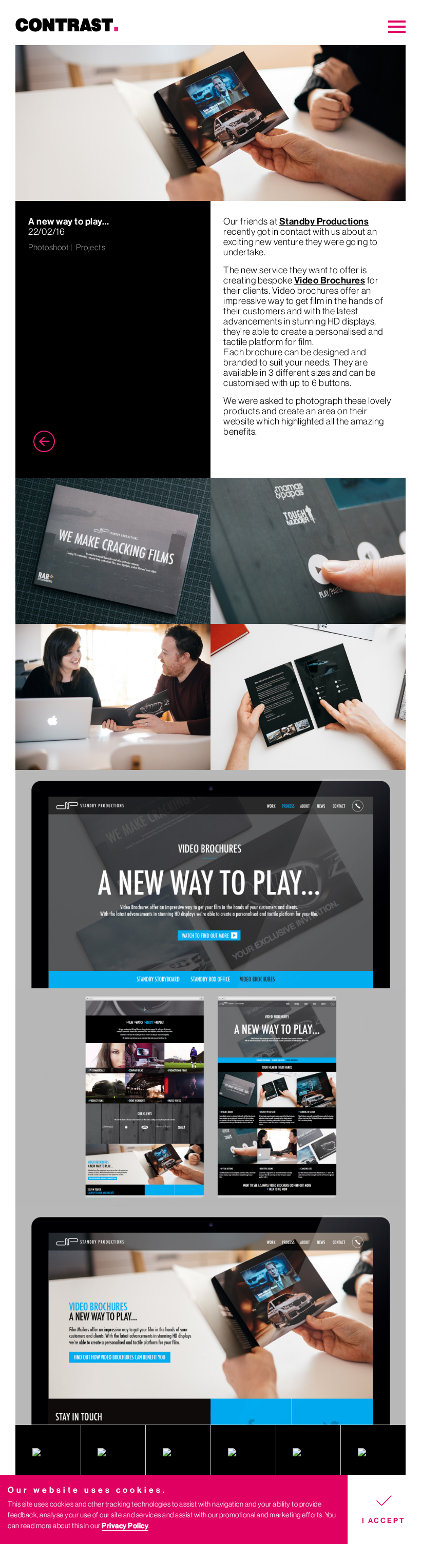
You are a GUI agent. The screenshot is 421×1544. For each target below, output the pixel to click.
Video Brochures (330, 280)
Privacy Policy (125, 1525)
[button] (384, 1509)
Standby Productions (324, 221)
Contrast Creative (105, 30)
